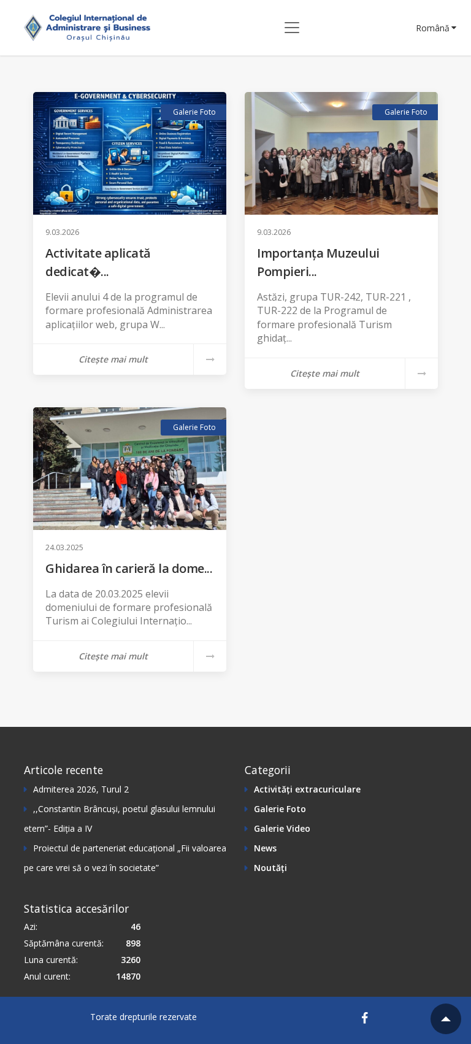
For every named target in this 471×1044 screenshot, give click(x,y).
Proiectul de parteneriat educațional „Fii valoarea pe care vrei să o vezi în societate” (125, 857)
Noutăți (270, 867)
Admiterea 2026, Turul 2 (81, 789)
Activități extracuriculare (307, 789)
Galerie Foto (194, 112)
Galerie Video (282, 828)
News (265, 848)
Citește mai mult (113, 359)
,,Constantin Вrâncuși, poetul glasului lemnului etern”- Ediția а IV (119, 818)
